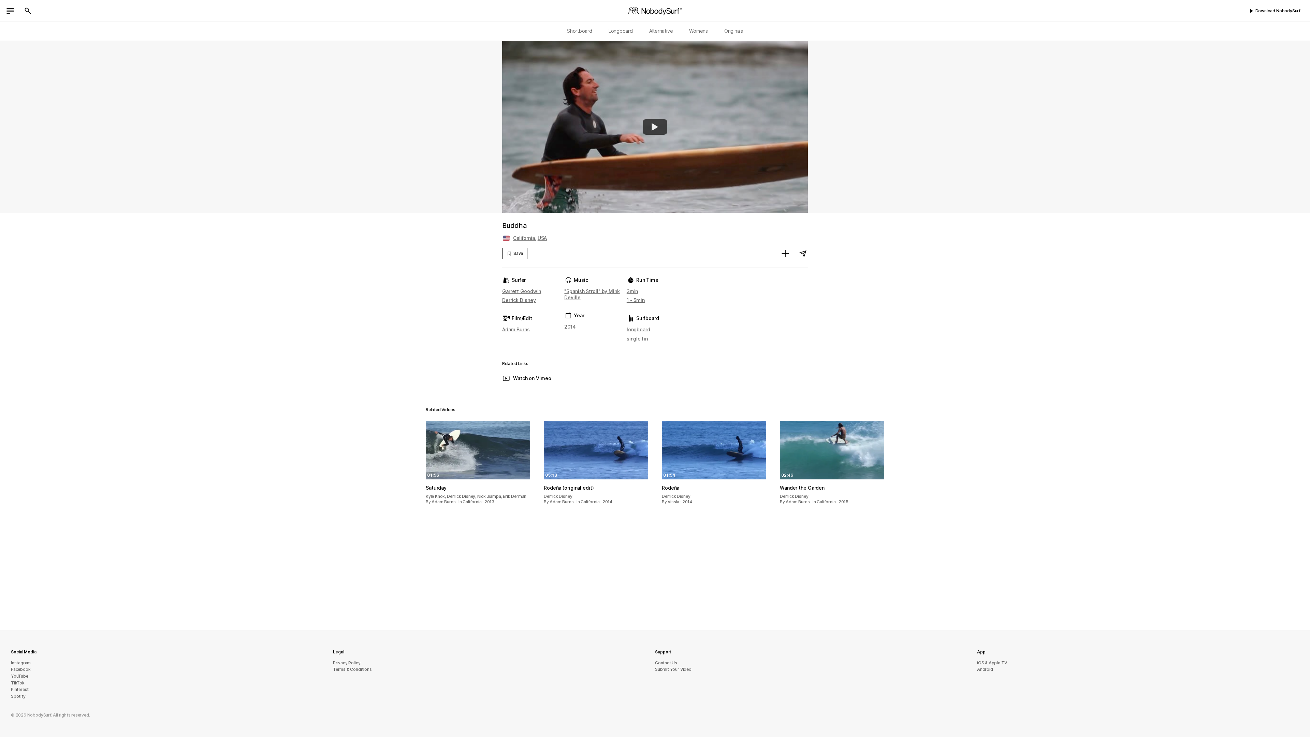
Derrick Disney (519, 300)
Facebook (20, 669)
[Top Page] (655, 11)
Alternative (661, 31)
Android (985, 669)
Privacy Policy (346, 662)
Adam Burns (516, 329)
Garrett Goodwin (521, 291)
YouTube (19, 676)
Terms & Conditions (352, 669)
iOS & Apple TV (992, 662)
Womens (698, 31)
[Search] (28, 11)
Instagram (21, 662)
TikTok (18, 682)
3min (632, 291)
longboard (638, 329)
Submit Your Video (673, 669)
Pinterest (20, 689)
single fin (637, 339)
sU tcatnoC (666, 662)
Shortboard (579, 31)
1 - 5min (636, 300)
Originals (733, 31)
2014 (570, 327)
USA (542, 238)
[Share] (803, 253)
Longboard (621, 31)
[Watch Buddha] (655, 127)
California (524, 238)
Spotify (18, 696)
